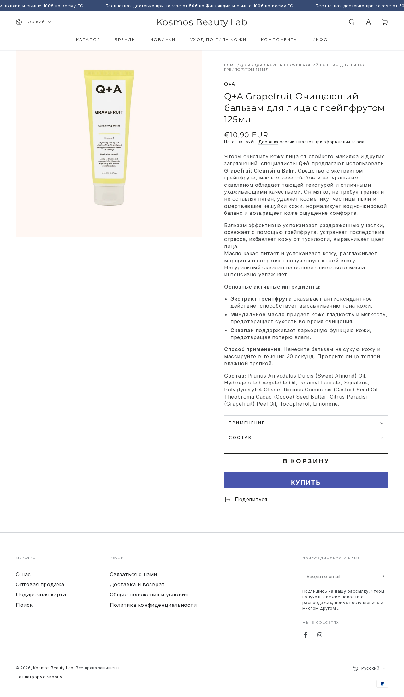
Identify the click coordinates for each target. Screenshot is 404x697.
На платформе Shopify (39, 677)
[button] (352, 22)
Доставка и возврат (137, 584)
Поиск (24, 605)
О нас (23, 574)
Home (230, 65)
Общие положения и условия (149, 594)
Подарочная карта (41, 594)
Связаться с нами (133, 574)
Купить (306, 482)
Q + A (245, 65)
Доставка (268, 141)
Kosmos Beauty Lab (53, 667)
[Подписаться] (384, 576)
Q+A (229, 84)
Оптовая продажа (40, 584)
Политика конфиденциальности (153, 605)
